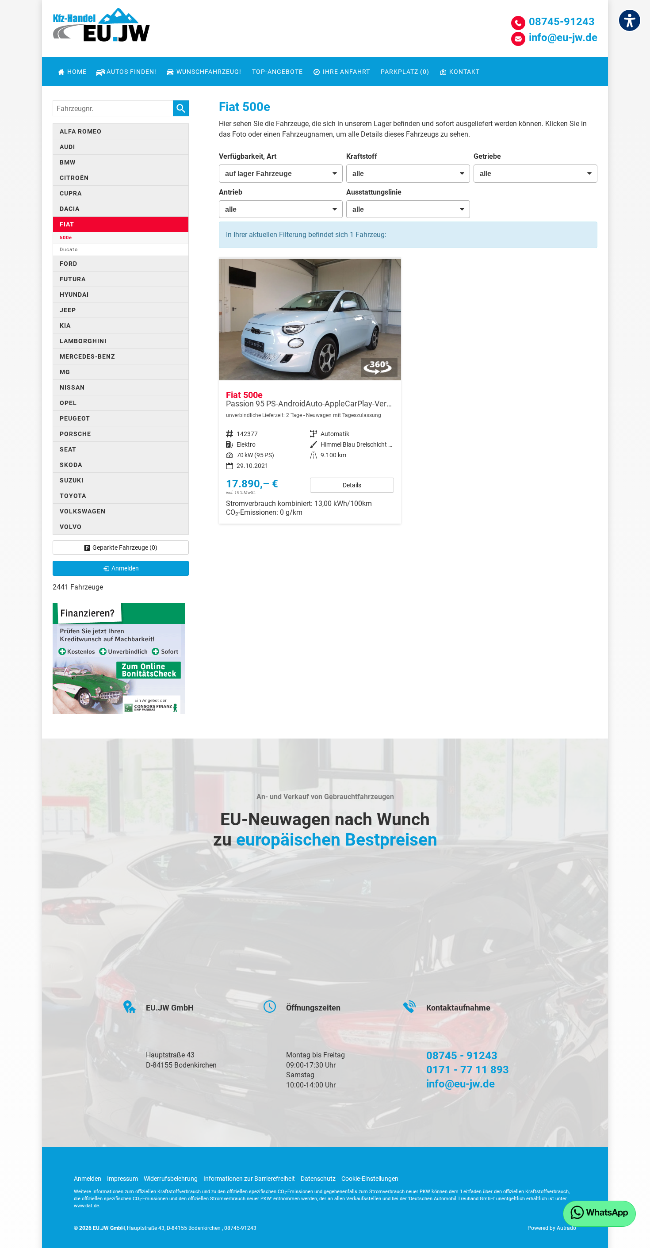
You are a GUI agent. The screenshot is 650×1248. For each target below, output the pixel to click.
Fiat (67, 224)
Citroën (74, 177)
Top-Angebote (277, 71)
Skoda (71, 464)
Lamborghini (83, 341)
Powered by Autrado (552, 1228)
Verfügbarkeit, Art (247, 156)
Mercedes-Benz (87, 356)
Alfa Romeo (81, 131)
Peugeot (75, 418)
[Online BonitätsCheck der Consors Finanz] (119, 658)
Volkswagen (83, 511)
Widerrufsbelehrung (171, 1178)
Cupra (71, 193)
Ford (68, 263)
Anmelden (87, 1178)
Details (352, 485)
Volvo (71, 526)
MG (65, 371)
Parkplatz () (405, 71)
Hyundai (74, 294)
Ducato (69, 250)
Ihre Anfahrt (346, 71)
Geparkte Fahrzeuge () (124, 547)
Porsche (75, 433)
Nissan (72, 387)
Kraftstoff (361, 156)
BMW (68, 162)
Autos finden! (132, 71)
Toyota (73, 495)
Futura (73, 279)
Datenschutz (318, 1178)
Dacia (70, 208)
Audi (67, 146)
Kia (65, 325)
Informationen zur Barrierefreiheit (249, 1178)
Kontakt (464, 71)
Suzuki (72, 480)
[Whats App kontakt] (599, 1214)
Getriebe (487, 156)
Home (77, 71)
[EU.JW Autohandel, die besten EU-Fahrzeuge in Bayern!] (101, 27)
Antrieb (230, 192)
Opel (68, 402)
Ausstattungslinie (373, 192)
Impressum (122, 1178)
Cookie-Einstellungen (369, 1178)
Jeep (68, 310)
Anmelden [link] (125, 568)
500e (66, 238)
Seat (68, 449)
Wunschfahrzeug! (208, 71)
